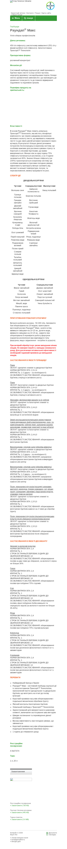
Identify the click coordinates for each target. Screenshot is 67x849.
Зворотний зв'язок (18, 13)
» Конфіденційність (17, 839)
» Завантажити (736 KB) (19, 805)
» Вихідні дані (15, 841)
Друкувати (53, 833)
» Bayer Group (16, 15)
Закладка (52, 835)
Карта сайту (46, 13)
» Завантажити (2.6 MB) (19, 819)
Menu (17, 18)
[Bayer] (50, 6)
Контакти (30, 13)
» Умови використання (19, 838)
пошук (30, 18)
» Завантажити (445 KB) (19, 812)
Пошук (37, 13)
